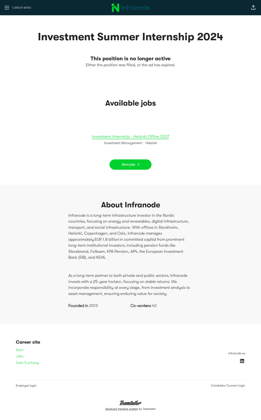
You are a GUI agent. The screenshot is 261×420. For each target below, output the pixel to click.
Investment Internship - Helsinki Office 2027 (130, 136)
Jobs (19, 356)
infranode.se (236, 353)
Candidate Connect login (228, 385)
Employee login (26, 385)
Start (19, 350)
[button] (253, 7)
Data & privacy (27, 363)
